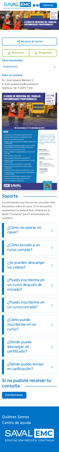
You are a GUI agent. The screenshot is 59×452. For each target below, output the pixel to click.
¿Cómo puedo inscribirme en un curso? (21, 325)
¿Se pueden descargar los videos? (26, 265)
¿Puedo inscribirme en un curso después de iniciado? (26, 285)
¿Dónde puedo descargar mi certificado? (19, 347)
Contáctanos (14, 395)
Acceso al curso (29, 41)
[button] (37, 5)
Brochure (15, 53)
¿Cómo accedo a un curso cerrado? (23, 247)
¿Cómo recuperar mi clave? (24, 230)
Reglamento (29, 66)
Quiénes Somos (15, 417)
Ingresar (48, 5)
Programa (43, 53)
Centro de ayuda (16, 423)
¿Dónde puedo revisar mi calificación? (25, 367)
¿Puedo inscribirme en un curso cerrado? (26, 305)
